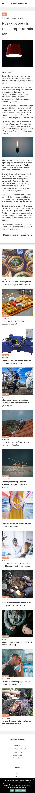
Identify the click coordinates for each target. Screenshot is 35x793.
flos (4, 14)
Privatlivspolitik (20, 790)
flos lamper (28, 165)
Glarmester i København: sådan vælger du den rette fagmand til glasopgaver (15, 403)
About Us (17, 776)
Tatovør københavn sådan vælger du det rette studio (16, 525)
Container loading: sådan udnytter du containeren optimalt (16, 362)
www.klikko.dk (19, 758)
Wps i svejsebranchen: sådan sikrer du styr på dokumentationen (16, 604)
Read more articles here (17, 235)
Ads (17, 773)
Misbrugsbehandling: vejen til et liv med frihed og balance (16, 682)
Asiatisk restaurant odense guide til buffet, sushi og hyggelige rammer (17, 283)
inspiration (5, 276)
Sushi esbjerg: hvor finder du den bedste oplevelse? (15, 322)
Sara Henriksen (19, 18)
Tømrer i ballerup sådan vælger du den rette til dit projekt (16, 722)
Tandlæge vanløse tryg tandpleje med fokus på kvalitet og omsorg (16, 564)
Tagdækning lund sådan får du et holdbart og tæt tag (16, 443)
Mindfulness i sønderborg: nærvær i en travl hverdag (17, 643)
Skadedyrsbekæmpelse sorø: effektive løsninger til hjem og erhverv (14, 484)
